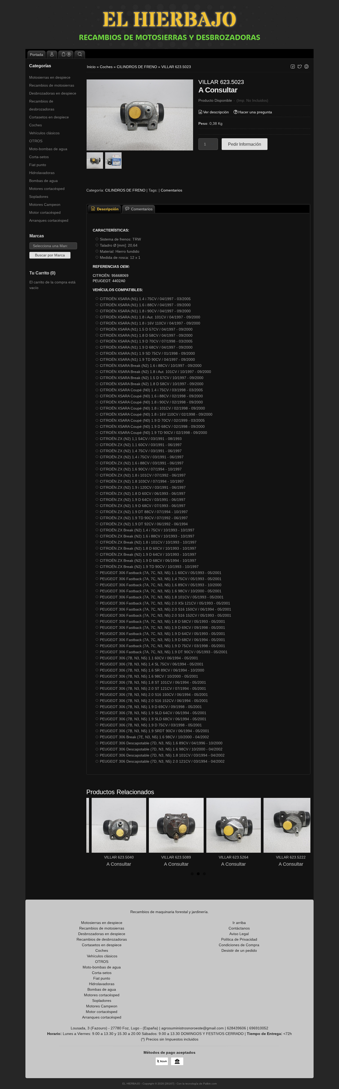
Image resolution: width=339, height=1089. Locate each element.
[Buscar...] (79, 55)
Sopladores (38, 196)
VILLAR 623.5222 (291, 857)
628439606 (236, 1028)
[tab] (104, 209)
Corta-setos (39, 157)
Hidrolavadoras (42, 173)
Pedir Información (244, 144)
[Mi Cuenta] (52, 55)
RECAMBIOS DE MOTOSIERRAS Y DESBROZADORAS (169, 37)
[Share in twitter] (299, 66)
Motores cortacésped (47, 188)
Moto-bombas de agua (48, 149)
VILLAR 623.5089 (176, 857)
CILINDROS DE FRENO (125, 190)
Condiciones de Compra (239, 945)
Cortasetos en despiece (49, 117)
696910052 (258, 1028)
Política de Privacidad (239, 939)
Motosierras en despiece (49, 77)
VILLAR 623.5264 (233, 857)
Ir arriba (239, 923)
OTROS (35, 141)
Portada (36, 54)
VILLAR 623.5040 (119, 857)
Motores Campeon (44, 204)
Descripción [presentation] (107, 209)
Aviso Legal (239, 934)
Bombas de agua (43, 181)
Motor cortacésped (45, 212)
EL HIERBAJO (169, 20)
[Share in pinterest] (306, 66)
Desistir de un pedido (239, 950)
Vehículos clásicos (44, 133)
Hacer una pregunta (255, 112)
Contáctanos (239, 928)
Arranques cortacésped (48, 220)
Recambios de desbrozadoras (41, 105)
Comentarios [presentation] (141, 209)
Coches (35, 125)
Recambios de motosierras (51, 85)
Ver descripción (216, 112)
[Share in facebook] (292, 66)
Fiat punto (37, 165)
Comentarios (171, 190)
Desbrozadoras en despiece (52, 93)
